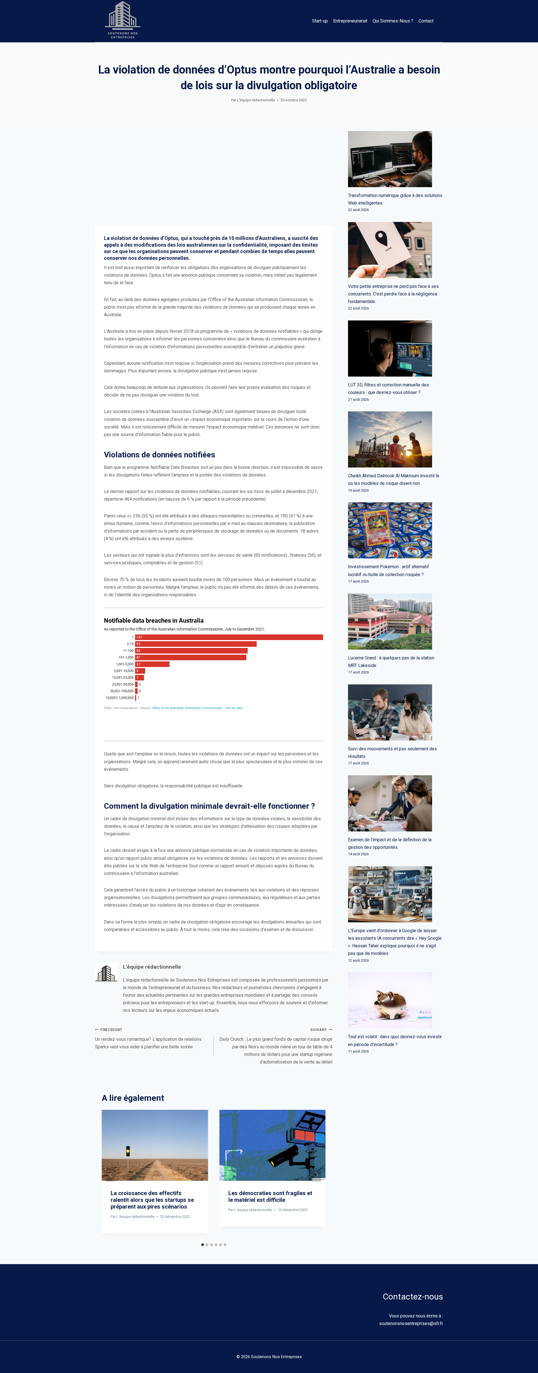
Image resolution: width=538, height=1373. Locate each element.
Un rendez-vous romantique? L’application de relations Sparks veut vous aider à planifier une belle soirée (148, 1038)
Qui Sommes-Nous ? (393, 21)
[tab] (202, 1244)
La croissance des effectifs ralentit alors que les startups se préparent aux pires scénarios (152, 1200)
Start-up (320, 21)
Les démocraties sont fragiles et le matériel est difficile (270, 1196)
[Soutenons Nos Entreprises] (123, 21)
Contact (426, 21)
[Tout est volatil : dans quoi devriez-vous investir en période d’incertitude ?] (395, 1000)
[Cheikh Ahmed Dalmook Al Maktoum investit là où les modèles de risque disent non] (395, 439)
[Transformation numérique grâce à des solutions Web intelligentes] (395, 159)
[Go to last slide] (110, 1175)
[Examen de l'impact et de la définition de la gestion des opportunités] (395, 803)
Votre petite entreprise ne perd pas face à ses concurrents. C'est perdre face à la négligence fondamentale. (393, 294)
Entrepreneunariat (350, 21)
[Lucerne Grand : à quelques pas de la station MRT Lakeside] (395, 621)
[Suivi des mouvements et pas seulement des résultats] (395, 712)
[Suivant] (316, 1175)
